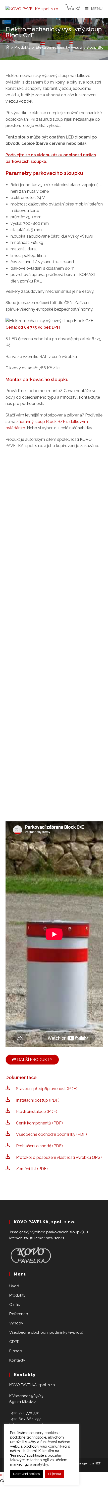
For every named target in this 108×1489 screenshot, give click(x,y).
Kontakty (17, 1360)
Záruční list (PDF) (32, 1168)
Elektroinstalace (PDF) (36, 1111)
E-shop (15, 1351)
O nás (14, 1304)
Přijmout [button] (54, 1474)
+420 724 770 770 (24, 1413)
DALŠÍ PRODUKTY (34, 1059)
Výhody (16, 1323)
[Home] (7, 47)
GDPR (14, 1341)
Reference (18, 1314)
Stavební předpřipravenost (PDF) (46, 1088)
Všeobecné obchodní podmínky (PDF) (51, 1134)
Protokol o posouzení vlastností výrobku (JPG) (59, 1157)
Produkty (17, 1295)
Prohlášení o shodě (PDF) (39, 1146)
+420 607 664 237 (25, 1419)
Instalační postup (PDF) (38, 1100)
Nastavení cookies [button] (26, 1474)
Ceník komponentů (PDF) (39, 1123)
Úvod (14, 1286)
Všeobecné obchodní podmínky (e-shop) (46, 1332)
